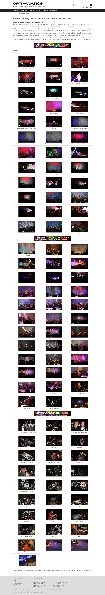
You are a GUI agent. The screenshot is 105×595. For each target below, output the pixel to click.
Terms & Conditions (17, 583)
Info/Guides (53, 10)
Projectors (16, 10)
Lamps (38, 10)
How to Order (75, 2)
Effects (32, 10)
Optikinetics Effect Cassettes (59, 583)
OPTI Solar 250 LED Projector (40, 583)
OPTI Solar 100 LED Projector (40, 582)
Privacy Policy (16, 584)
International (82, 2)
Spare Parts (45, 10)
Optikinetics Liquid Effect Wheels (60, 582)
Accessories (24, 10)
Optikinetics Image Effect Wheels (60, 581)
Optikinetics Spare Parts (58, 585)
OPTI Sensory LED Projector (39, 585)
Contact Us (89, 2)
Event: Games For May (23, 13)
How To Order (16, 582)
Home (14, 13)
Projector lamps (56, 586)
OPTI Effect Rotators (37, 586)
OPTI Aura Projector (37, 581)
